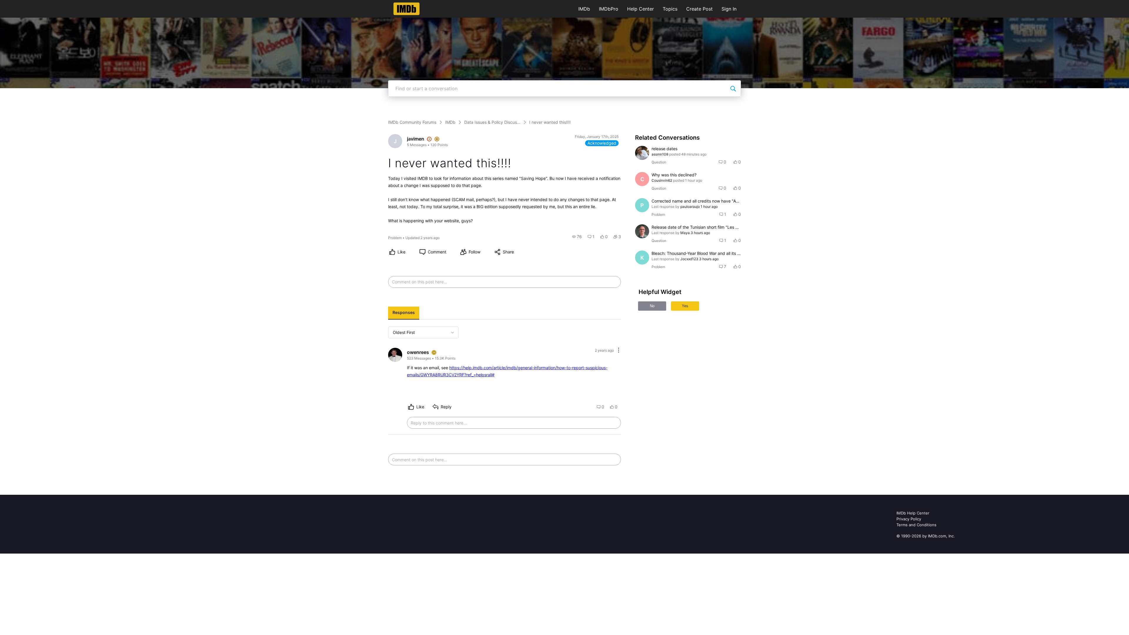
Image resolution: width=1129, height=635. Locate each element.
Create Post (699, 9)
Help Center (640, 9)
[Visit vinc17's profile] (642, 231)
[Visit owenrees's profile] (395, 355)
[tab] (403, 313)
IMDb (584, 9)
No (652, 306)
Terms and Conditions (916, 524)
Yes (685, 306)
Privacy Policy (908, 519)
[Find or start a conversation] (733, 88)
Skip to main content (24, 4)
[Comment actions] (618, 350)
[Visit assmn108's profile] (642, 153)
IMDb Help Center (912, 513)
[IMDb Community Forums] (406, 9)
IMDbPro (608, 9)
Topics (670, 9)
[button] (577, 237)
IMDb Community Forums (412, 122)
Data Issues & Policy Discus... (492, 122)
